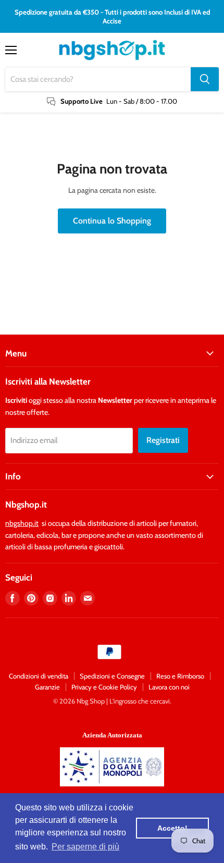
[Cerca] (205, 79)
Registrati (163, 440)
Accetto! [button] (172, 828)
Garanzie (47, 687)
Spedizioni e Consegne (112, 676)
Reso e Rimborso (180, 676)
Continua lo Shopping (112, 221)
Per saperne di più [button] (85, 846)
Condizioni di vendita (38, 676)
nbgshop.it (22, 523)
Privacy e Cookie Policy (104, 687)
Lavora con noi (169, 687)
